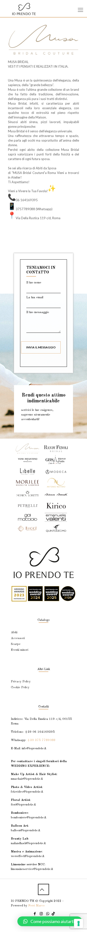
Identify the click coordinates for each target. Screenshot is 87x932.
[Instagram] (41, 914)
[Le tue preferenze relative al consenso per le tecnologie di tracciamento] (78, 923)
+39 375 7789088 (41, 740)
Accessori (18, 638)
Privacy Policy (21, 681)
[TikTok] (53, 914)
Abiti (14, 632)
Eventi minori (19, 649)
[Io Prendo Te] (43, 8)
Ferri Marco (36, 905)
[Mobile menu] (80, 10)
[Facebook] (34, 914)
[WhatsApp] (47, 914)
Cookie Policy (20, 687)
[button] (49, 921)
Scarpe (16, 644)
